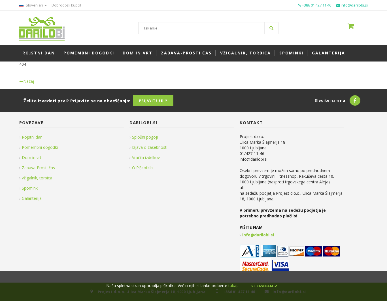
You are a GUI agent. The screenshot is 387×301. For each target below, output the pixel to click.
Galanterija (32, 198)
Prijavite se (151, 100)
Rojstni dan (32, 137)
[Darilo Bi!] (42, 28)
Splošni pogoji (145, 137)
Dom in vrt (31, 157)
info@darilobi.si (258, 235)
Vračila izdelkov (146, 157)
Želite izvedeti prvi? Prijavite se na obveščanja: (77, 100)
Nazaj (28, 81)
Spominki (30, 188)
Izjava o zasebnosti (149, 147)
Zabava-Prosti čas (38, 167)
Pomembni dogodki (40, 147)
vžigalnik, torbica (37, 178)
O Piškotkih (142, 167)
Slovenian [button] (34, 5)
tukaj (232, 285)
